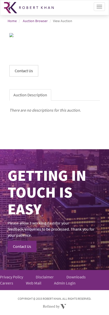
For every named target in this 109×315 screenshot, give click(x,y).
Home (12, 21)
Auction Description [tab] (30, 94)
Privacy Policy (11, 276)
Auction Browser (35, 21)
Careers (6, 283)
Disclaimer (45, 276)
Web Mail (33, 283)
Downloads (76, 276)
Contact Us (22, 246)
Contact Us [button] (24, 70)
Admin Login (65, 283)
